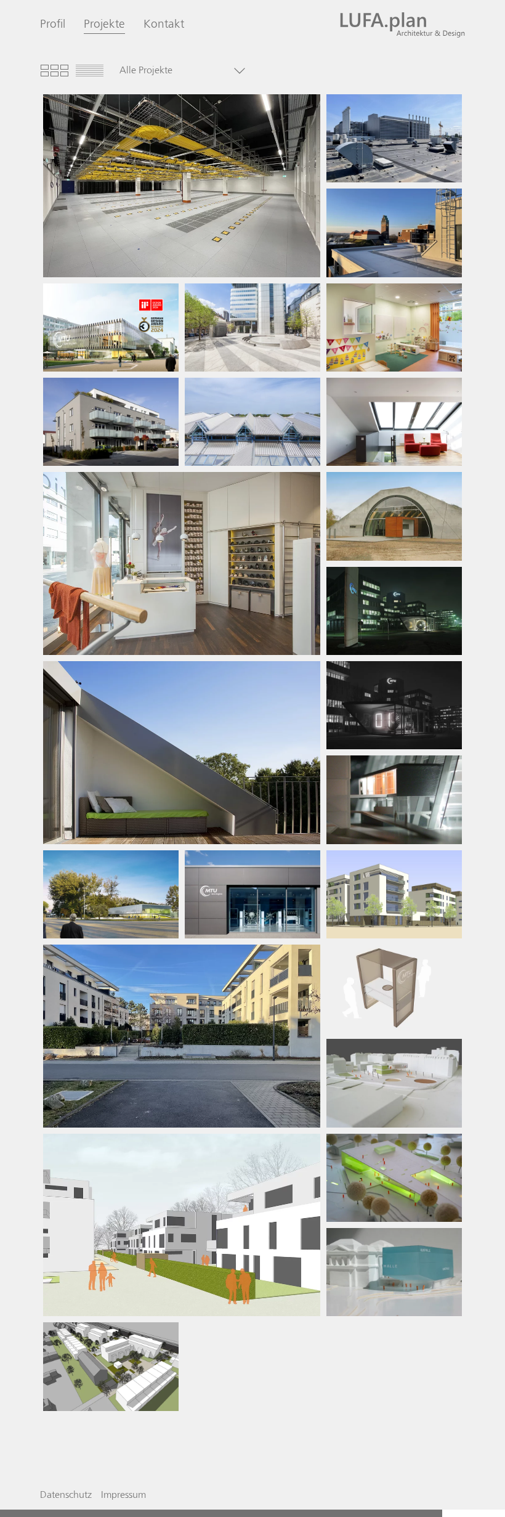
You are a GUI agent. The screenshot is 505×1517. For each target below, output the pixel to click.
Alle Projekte (145, 71)
